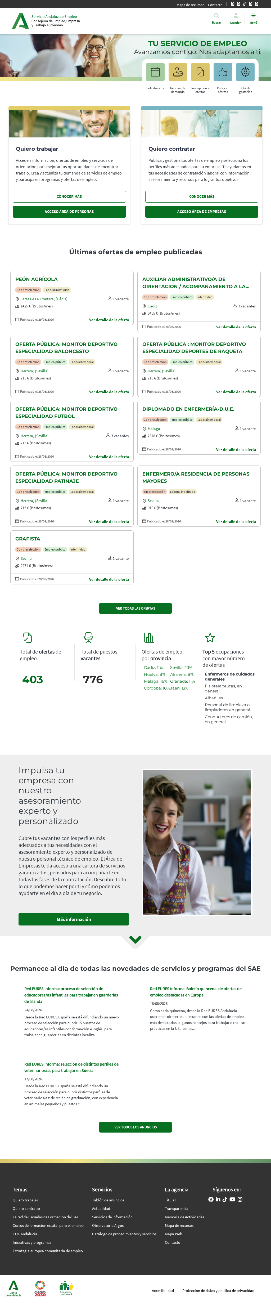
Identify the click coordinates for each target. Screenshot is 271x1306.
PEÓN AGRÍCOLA (36, 279)
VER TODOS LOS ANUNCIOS (136, 1127)
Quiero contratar (26, 1208)
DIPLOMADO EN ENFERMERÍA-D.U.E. (188, 409)
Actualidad (101, 1208)
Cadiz (152, 305)
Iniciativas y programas (32, 1242)
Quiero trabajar (25, 1199)
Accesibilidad (163, 1290)
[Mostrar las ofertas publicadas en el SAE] (200, 74)
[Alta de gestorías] (245, 74)
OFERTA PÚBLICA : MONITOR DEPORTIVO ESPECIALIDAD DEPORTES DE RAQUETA (194, 347)
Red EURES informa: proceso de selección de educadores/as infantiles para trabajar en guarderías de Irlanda (71, 995)
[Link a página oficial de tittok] (225, 1200)
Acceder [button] (235, 23)
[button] (216, 22)
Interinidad (205, 297)
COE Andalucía (25, 1233)
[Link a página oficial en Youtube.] (232, 1200)
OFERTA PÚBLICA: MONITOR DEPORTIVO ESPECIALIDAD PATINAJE (66, 477)
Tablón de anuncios (108, 1199)
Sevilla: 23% (181, 667)
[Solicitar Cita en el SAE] (155, 74)
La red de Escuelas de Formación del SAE (46, 1216)
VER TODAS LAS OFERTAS (135, 608)
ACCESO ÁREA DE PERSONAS (69, 211)
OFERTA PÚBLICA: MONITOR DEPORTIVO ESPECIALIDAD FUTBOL (66, 412)
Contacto (172, 1242)
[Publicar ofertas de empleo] (223, 74)
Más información (74, 919)
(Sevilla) (42, 370)
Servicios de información (112, 1216)
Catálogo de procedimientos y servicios (124, 1233)
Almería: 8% (181, 674)
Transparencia (176, 1208)
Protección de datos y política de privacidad (218, 1290)
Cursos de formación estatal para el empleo (48, 1225)
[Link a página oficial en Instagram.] (240, 1200)
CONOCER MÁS (69, 196)
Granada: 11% (182, 681)
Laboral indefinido (57, 290)
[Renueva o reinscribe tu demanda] (178, 74)
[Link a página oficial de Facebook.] (211, 1200)
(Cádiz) (61, 298)
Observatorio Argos (108, 1225)
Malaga (154, 428)
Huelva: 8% (154, 674)
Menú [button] (253, 23)
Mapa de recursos (190, 4)
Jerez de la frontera (37, 298)
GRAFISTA (27, 539)
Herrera (27, 370)
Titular (170, 1199)
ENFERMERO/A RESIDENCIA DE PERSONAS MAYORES (195, 477)
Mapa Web (173, 1233)
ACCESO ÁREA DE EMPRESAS (201, 211)
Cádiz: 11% (153, 667)
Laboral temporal (82, 362)
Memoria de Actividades (184, 1216)
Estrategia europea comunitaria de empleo (48, 1250)
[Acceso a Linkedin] (218, 1200)
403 (32, 679)
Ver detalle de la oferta (109, 319)
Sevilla (153, 500)
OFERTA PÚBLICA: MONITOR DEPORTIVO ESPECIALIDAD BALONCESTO (66, 347)
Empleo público (182, 297)
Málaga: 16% (155, 681)
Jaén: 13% (179, 688)
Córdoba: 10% (157, 688)
